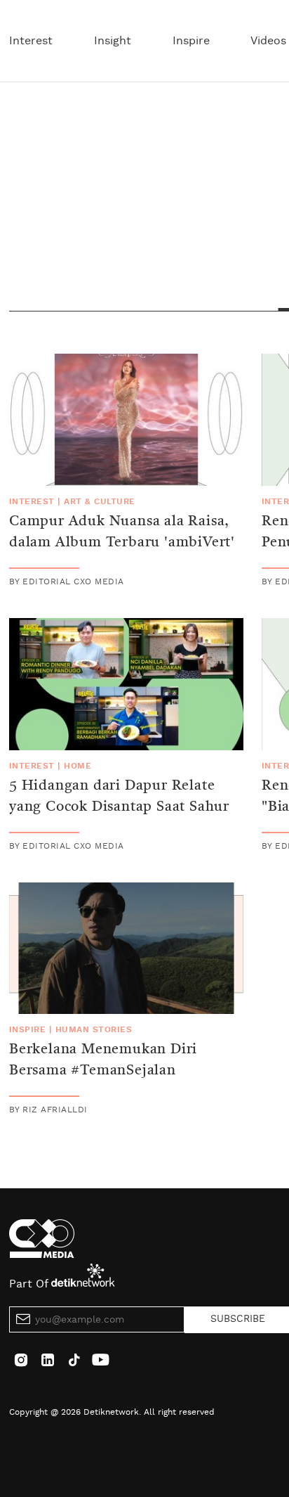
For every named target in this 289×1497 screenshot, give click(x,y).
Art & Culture (99, 501)
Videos (268, 40)
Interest (31, 40)
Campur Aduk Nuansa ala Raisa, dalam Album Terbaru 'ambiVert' (122, 532)
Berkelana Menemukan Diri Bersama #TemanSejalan (103, 1060)
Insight (112, 40)
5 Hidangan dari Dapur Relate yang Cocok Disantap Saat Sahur (119, 796)
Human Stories (93, 1029)
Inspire (191, 40)
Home (77, 766)
